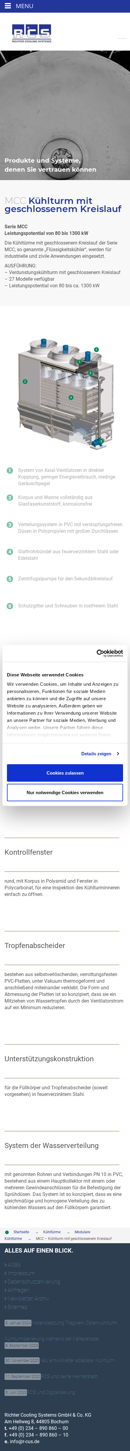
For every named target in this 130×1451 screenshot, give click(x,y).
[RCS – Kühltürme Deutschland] (32, 31)
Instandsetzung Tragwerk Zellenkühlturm (61, 1323)
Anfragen (18, 1290)
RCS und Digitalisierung (40, 1392)
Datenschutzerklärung (34, 1281)
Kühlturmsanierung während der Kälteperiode (52, 1339)
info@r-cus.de (24, 1441)
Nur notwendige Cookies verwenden (65, 792)
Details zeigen (96, 753)
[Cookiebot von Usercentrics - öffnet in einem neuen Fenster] (96, 653)
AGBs (14, 1265)
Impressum (21, 1273)
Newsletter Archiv (28, 1298)
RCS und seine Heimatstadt (51, 1376)
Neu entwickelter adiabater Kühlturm (60, 1360)
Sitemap (18, 1307)
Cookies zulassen (65, 772)
